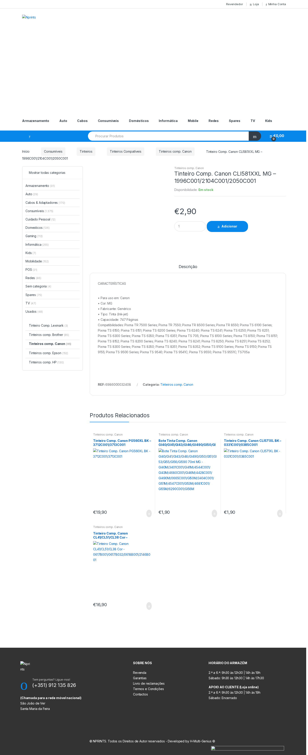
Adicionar (229, 226)
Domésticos (139, 121)
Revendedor (234, 4)
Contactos (140, 694)
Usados (34, 311)
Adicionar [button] (148, 513)
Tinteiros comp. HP (46, 362)
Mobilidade (37, 261)
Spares (234, 121)
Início (26, 151)
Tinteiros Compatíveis (125, 151)
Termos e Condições (148, 689)
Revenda (139, 673)
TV (253, 121)
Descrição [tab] (188, 267)
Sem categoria (38, 286)
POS (31, 269)
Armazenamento (35, 121)
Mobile (193, 121)
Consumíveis (108, 121)
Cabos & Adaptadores (45, 202)
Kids (268, 121)
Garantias (140, 678)
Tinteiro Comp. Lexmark (48, 325)
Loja (256, 4)
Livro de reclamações (149, 683)
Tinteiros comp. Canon (175, 151)
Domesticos (37, 227)
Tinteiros (86, 151)
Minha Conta (277, 4)
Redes (214, 121)
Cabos (82, 121)
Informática (168, 121)
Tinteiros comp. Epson (48, 353)
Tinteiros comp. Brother (49, 335)
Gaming (34, 236)
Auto (63, 121)
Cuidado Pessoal (40, 219)
